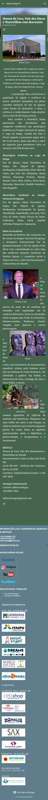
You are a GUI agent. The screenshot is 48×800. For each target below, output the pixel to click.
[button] (4, 29)
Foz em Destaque (11, 594)
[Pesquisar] (45, 3)
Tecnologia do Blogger (25, 792)
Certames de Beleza (12, 596)
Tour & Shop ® (13, 3)
